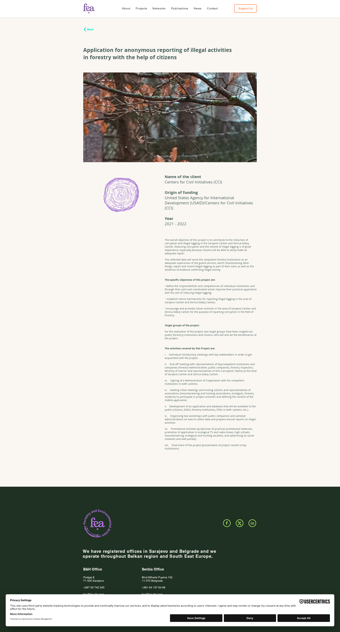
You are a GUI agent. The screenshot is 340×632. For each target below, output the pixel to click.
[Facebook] (227, 523)
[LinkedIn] (252, 523)
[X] (239, 523)
